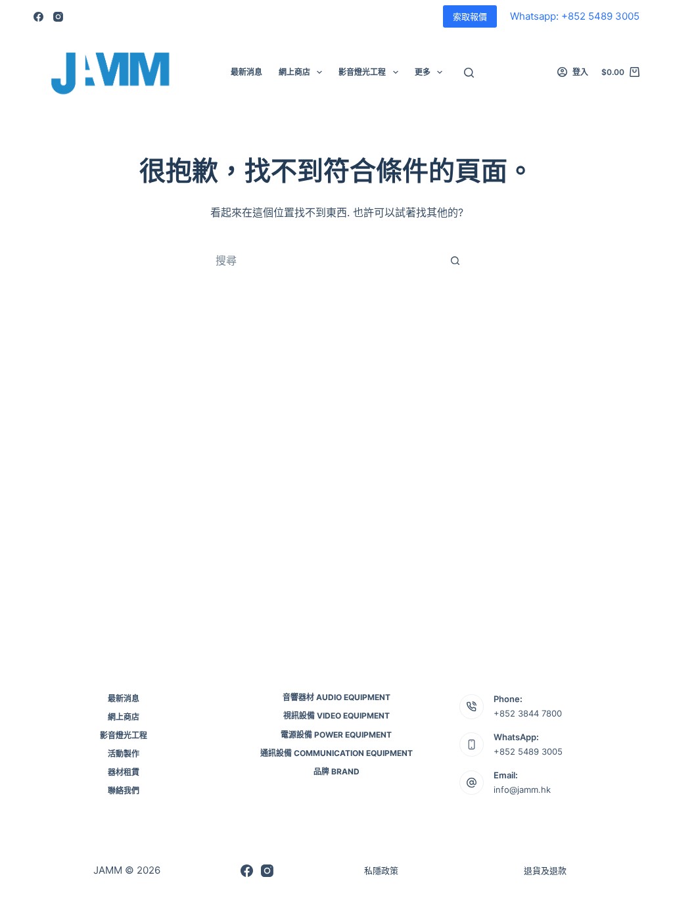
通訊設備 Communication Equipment (336, 753)
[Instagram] (58, 17)
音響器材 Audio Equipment (336, 697)
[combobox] (324, 260)
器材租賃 (123, 772)
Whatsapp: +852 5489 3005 (574, 16)
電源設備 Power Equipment (336, 735)
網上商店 (294, 72)
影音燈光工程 (362, 72)
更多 (422, 72)
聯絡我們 (123, 790)
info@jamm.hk (522, 789)
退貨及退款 (545, 870)
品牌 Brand (336, 771)
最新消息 (246, 72)
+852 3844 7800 (528, 713)
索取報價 (470, 16)
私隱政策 (381, 870)
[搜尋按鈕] (454, 260)
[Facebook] (38, 17)
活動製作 (123, 754)
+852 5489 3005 (528, 751)
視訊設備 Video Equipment (336, 716)
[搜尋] (469, 73)
